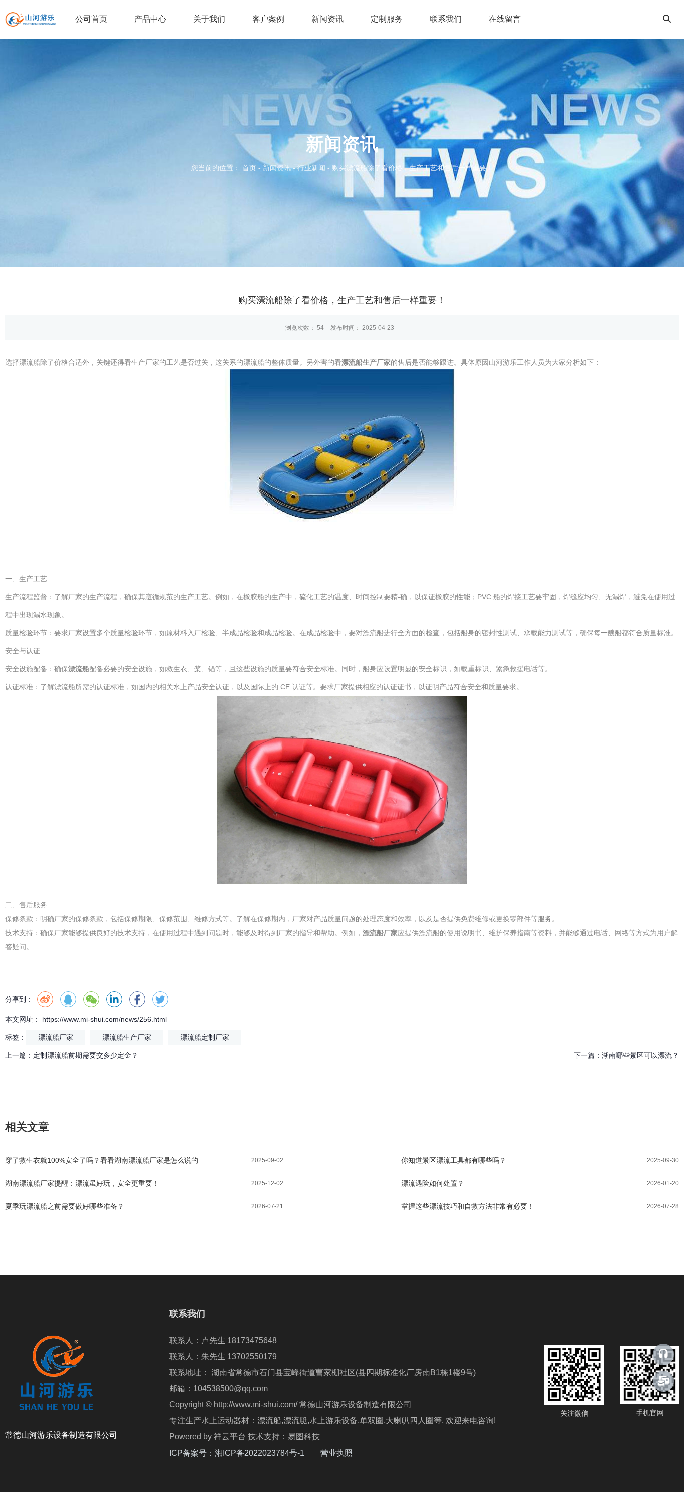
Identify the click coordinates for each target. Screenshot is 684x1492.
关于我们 (209, 19)
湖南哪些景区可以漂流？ (640, 1055)
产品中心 (150, 19)
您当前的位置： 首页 (224, 168)
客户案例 (268, 19)
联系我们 (446, 19)
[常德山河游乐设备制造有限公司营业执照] (354, 1453)
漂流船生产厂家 (126, 1037)
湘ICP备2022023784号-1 (267, 1453)
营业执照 (336, 1453)
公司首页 (91, 19)
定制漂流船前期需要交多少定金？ (85, 1055)
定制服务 (387, 19)
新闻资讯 (327, 19)
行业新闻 (311, 168)
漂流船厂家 (55, 1037)
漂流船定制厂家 (204, 1037)
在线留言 (505, 19)
